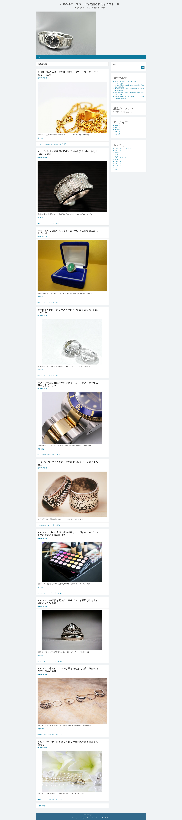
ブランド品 (58, 144)
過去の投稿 (42, 806)
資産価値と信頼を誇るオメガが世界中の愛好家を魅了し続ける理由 (68, 311)
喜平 (116, 169)
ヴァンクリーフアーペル (121, 150)
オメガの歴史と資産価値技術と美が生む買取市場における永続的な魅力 (68, 152)
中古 (53, 734)
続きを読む (41, 138)
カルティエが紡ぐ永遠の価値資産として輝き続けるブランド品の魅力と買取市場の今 (68, 533)
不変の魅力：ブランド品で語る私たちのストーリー (91, 4)
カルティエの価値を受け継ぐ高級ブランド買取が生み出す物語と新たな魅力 (68, 601)
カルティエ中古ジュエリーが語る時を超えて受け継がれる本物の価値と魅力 (68, 669)
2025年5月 (117, 133)
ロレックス (118, 165)
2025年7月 (117, 129)
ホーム (38, 57)
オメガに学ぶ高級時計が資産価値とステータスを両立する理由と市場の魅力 (68, 384)
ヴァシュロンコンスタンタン (123, 148)
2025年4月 (117, 135)
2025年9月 (117, 125)
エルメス (117, 152)
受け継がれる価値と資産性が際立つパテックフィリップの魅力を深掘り (68, 73)
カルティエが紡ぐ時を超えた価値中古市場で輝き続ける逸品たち (68, 743)
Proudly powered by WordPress (81, 818)
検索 (114, 65)
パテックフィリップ (44, 144)
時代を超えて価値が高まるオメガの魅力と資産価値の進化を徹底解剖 (68, 232)
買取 (65, 144)
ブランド (52, 144)
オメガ (40, 223)
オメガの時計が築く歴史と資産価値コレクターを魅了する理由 (68, 463)
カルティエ (42, 593)
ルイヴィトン (118, 163)
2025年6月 (117, 131)
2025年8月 (117, 127)
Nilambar (106, 818)
